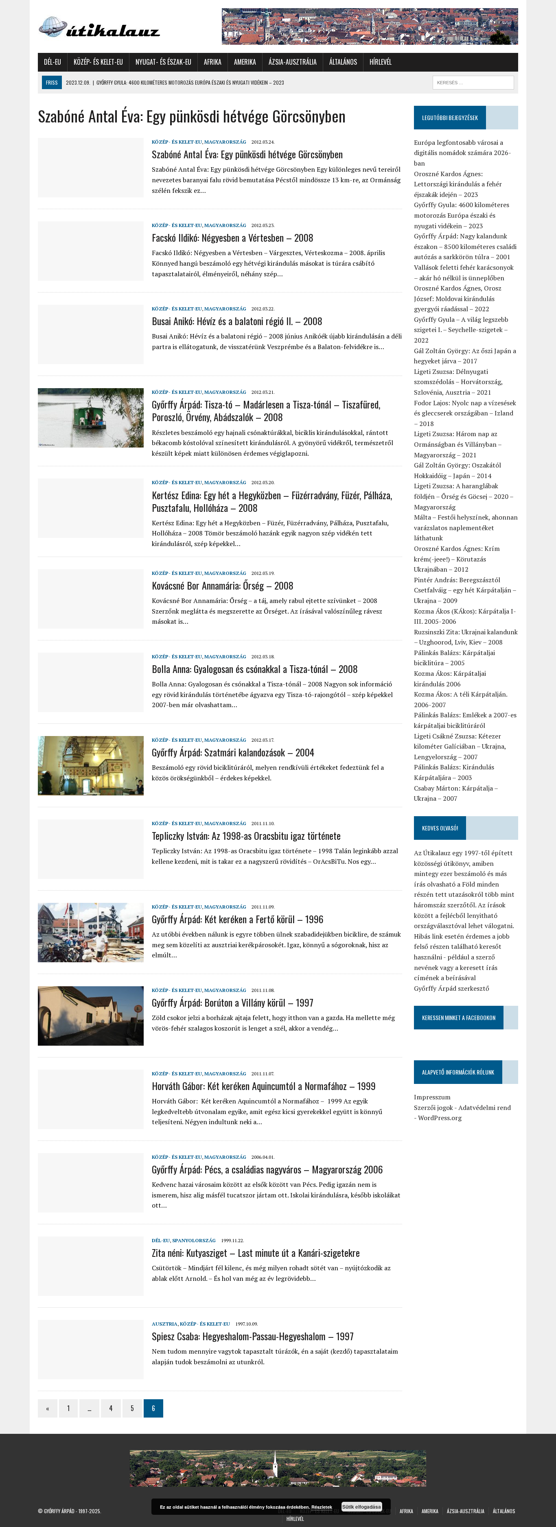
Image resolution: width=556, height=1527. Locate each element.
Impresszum (432, 1096)
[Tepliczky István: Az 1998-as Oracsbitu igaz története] (91, 873)
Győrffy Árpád (59, 1510)
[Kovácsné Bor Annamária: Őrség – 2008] (91, 622)
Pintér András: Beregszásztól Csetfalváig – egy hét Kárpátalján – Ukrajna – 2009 (465, 590)
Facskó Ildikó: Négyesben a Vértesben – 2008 (232, 237)
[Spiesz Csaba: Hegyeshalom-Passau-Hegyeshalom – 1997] (91, 1373)
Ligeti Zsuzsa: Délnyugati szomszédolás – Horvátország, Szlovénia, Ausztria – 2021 (458, 382)
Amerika (245, 62)
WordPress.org (440, 1117)
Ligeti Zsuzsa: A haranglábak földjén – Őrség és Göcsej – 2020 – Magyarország (463, 496)
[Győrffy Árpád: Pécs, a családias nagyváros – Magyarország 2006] (91, 1206)
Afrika (212, 62)
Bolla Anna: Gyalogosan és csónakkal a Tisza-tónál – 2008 (255, 668)
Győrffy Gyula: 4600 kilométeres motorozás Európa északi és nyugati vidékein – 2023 (461, 215)
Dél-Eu (52, 62)
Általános (343, 62)
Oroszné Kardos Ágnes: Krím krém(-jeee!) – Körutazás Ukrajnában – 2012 (457, 559)
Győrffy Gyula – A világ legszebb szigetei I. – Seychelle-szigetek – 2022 (461, 330)
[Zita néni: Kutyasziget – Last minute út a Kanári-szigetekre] (91, 1290)
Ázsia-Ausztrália (293, 62)
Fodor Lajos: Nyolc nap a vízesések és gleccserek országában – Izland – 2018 (465, 413)
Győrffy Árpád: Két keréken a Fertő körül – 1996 (238, 918)
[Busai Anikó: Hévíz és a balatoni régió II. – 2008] (91, 358)
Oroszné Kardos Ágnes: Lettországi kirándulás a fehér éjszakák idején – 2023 (458, 184)
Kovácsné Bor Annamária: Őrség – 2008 (222, 585)
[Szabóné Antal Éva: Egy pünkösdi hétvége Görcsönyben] (91, 191)
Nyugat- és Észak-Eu (163, 62)
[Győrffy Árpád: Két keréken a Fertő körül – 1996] (91, 956)
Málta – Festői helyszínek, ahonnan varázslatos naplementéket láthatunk (466, 527)
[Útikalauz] (114, 24)
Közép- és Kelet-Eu (98, 62)
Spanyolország (194, 1240)
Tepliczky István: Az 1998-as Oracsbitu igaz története (246, 835)
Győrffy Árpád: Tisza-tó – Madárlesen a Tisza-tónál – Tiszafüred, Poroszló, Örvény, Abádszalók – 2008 (266, 410)
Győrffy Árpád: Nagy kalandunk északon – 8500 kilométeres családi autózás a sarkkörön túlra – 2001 (465, 246)
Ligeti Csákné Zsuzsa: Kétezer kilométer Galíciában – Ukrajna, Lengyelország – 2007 (460, 746)
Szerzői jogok (433, 1107)
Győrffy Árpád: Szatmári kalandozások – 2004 (233, 752)
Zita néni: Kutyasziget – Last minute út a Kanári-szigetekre (256, 1252)
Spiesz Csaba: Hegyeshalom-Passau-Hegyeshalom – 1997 (253, 1335)
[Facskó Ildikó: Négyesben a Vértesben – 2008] (91, 275)
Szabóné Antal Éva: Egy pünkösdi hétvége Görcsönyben (247, 153)
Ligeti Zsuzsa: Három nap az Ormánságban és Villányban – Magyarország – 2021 (457, 444)
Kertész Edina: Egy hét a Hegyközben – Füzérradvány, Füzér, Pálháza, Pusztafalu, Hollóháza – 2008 (272, 501)
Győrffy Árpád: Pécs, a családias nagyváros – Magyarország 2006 (267, 1169)
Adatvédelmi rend (484, 1107)
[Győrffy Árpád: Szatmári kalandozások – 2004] (91, 789)
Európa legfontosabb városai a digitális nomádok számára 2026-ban (462, 153)
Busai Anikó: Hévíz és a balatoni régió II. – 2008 (237, 320)
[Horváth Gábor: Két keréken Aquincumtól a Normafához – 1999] (91, 1123)
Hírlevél (381, 62)
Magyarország (225, 142)
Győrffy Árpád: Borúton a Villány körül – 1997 (232, 1002)
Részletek (321, 1507)
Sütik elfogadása (361, 1506)
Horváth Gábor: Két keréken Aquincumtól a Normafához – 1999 (264, 1085)
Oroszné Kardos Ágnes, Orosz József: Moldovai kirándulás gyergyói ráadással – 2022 (457, 298)
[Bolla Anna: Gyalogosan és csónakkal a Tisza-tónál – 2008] (91, 706)
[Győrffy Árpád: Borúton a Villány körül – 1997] (91, 1039)
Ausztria (164, 1324)
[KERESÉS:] (473, 81)
